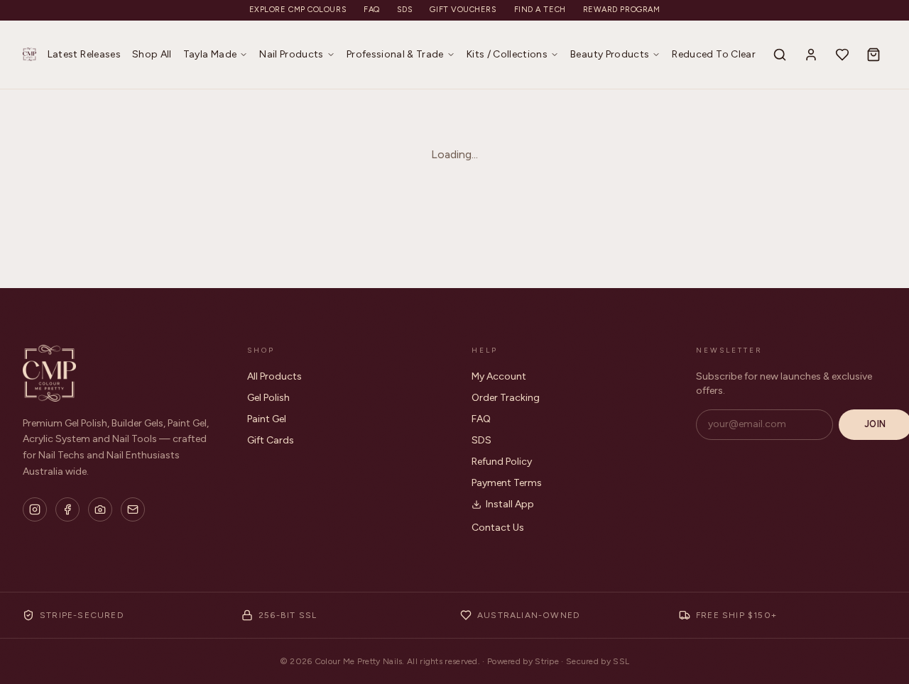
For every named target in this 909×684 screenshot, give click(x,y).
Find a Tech (540, 9)
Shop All (152, 54)
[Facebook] (67, 509)
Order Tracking (506, 398)
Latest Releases (84, 54)
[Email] (133, 509)
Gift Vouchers (463, 9)
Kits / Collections (507, 54)
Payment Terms (507, 483)
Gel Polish (268, 398)
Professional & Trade (395, 54)
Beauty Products (609, 54)
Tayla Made (210, 54)
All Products (274, 376)
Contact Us (498, 528)
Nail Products (291, 54)
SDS (405, 9)
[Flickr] (100, 509)
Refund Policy (502, 462)
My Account (499, 376)
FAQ (372, 9)
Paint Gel (266, 419)
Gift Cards (270, 440)
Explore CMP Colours (298, 9)
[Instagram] (35, 509)
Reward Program (621, 9)
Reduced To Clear (714, 54)
